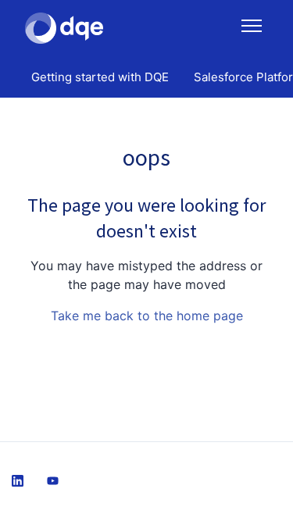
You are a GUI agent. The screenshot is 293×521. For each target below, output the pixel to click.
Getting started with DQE (100, 77)
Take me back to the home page (147, 315)
